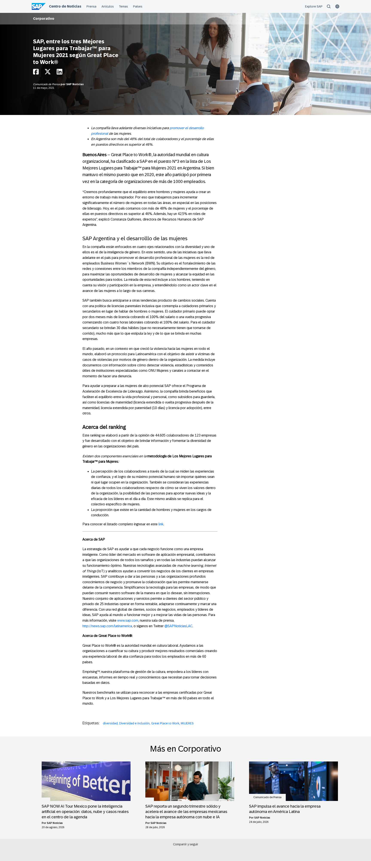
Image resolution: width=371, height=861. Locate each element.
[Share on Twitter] (47, 73)
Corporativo (43, 18)
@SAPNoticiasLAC (178, 626)
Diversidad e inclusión (134, 723)
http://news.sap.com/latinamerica (107, 626)
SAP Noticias (75, 84)
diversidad (110, 723)
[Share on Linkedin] (59, 73)
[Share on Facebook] (36, 73)
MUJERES (187, 723)
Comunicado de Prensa (47, 84)
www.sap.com (127, 620)
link (160, 524)
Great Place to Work (165, 723)
